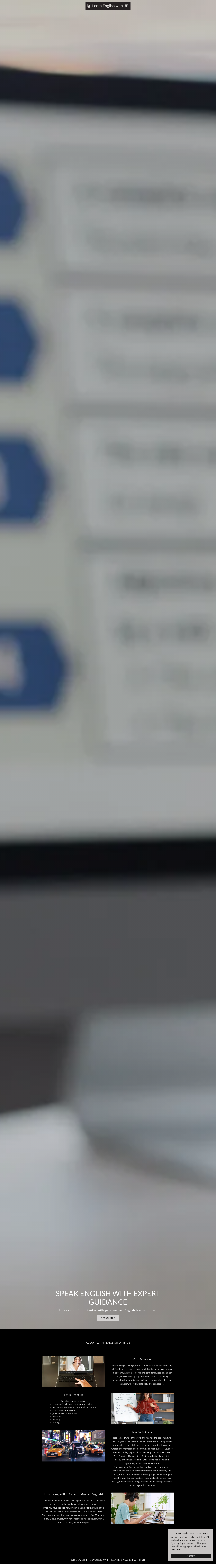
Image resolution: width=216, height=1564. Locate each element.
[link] (108, 5)
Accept (191, 1556)
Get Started (108, 1318)
